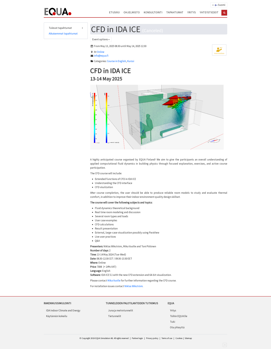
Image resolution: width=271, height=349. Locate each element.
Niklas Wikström (133, 286)
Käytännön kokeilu (56, 316)
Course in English (116, 61)
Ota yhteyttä (177, 327)
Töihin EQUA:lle (178, 316)
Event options (100, 39)
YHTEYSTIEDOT (209, 12)
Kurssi (130, 61)
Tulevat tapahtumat (60, 28)
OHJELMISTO (132, 12)
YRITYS (191, 12)
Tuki (172, 321)
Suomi (221, 5)
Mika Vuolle (113, 280)
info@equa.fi (101, 55)
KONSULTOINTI (153, 12)
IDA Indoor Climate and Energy (63, 310)
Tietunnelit (114, 316)
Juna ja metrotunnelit (120, 310)
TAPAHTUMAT (174, 12)
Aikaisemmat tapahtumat (63, 33)
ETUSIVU (114, 12)
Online (100, 52)
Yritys (173, 310)
